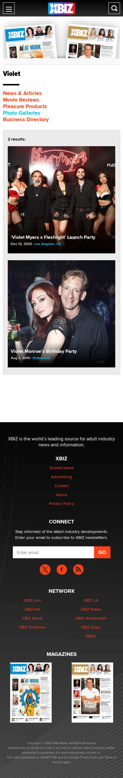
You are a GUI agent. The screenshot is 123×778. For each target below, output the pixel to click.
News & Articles (22, 93)
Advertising (61, 477)
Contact (62, 486)
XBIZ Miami (91, 609)
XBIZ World (32, 618)
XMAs (90, 636)
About (61, 495)
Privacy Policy (61, 503)
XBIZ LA (91, 600)
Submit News (62, 468)
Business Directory (26, 119)
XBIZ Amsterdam (91, 618)
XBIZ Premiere (32, 627)
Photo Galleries (21, 113)
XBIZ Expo (90, 627)
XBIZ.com (32, 600)
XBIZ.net (32, 609)
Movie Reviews (21, 100)
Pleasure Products (25, 106)
